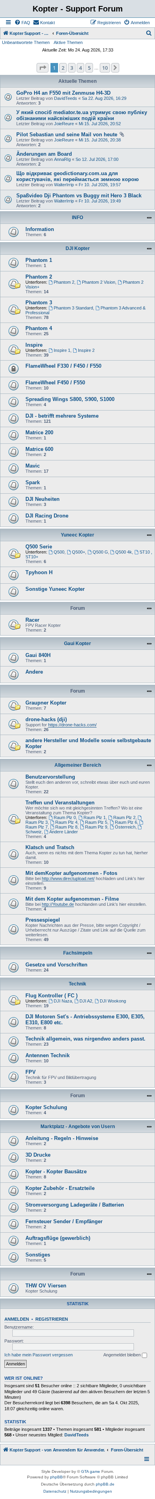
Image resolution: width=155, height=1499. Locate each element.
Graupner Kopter (45, 703)
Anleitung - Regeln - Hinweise (61, 1138)
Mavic (32, 466)
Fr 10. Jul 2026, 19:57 (100, 184)
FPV (30, 1072)
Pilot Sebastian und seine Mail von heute (66, 134)
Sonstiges (37, 1255)
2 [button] (63, 67)
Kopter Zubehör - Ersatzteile (60, 1188)
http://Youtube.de (58, 904)
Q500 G (100, 552)
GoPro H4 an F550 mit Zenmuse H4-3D (63, 93)
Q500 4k (123, 552)
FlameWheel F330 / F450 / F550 (63, 366)
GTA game (90, 1471)
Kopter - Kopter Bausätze (56, 1171)
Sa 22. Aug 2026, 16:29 (104, 98)
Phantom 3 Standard (73, 308)
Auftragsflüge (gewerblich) (57, 1238)
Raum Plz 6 (126, 822)
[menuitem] (22, 22)
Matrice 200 (39, 432)
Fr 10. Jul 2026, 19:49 (100, 201)
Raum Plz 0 (65, 817)
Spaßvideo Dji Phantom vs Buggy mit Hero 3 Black (78, 196)
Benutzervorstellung (50, 777)
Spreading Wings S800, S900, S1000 (69, 399)
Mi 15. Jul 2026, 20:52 (100, 123)
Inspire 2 (86, 350)
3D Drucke (37, 1155)
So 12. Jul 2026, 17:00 (97, 159)
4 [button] (80, 67)
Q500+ (78, 552)
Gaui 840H (37, 655)
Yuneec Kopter (77, 535)
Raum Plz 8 (66, 827)
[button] (42, 68)
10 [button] (105, 67)
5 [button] (89, 67)
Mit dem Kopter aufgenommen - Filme (72, 899)
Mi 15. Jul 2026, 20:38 (100, 139)
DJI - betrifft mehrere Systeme (62, 416)
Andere (34, 672)
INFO (77, 217)
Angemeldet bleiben (122, 1354)
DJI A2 (85, 1001)
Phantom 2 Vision (98, 282)
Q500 (59, 552)
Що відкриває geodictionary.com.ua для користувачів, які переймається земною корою (77, 176)
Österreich (125, 827)
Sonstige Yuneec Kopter (55, 589)
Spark (32, 482)
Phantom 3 (38, 303)
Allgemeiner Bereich (77, 765)
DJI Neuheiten (42, 499)
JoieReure (64, 123)
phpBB (56, 1477)
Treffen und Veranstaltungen (60, 803)
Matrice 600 (39, 449)
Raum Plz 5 (96, 822)
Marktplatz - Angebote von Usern (78, 1126)
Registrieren (51, 1319)
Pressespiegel (42, 920)
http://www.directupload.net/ (68, 878)
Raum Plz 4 (66, 822)
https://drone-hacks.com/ (72, 724)
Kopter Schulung (46, 1107)
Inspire (34, 345)
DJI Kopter (78, 248)
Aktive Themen (68, 42)
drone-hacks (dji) (46, 719)
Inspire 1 (62, 350)
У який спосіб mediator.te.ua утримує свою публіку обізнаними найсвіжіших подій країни (81, 115)
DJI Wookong (113, 1001)
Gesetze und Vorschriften (56, 965)
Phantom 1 (38, 260)
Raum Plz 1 (94, 817)
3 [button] (71, 67)
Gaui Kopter (77, 643)
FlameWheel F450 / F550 (55, 383)
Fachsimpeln (77, 953)
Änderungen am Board (44, 154)
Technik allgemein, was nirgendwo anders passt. (85, 1039)
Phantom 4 (38, 328)
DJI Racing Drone (46, 516)
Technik (77, 984)
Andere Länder (63, 831)
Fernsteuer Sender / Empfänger (64, 1221)
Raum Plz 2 (124, 817)
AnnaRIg (62, 159)
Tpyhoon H (38, 572)
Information (39, 229)
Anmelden (16, 1319)
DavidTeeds (65, 98)
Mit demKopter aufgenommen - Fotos (71, 873)
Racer (32, 620)
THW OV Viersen (45, 1286)
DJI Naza (63, 1001)
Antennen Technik (47, 1055)
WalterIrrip (64, 184)
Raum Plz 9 (96, 827)
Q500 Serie (38, 547)
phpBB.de (105, 1484)
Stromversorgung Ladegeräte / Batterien (74, 1205)
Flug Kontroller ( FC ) (51, 996)
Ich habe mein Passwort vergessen (38, 1354)
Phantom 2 (38, 277)
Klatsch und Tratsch (49, 847)
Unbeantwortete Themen (26, 42)
